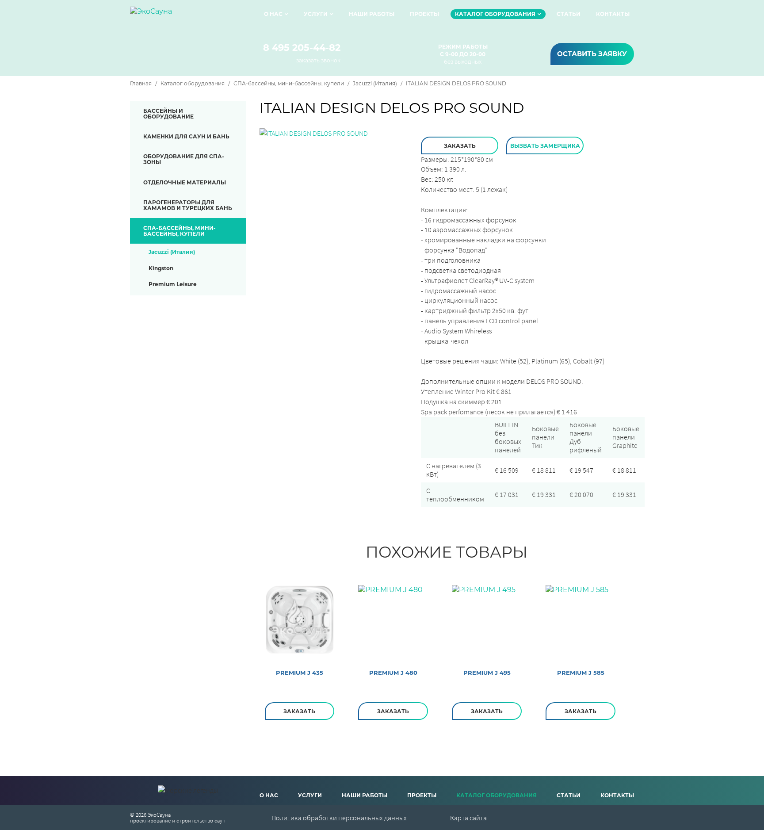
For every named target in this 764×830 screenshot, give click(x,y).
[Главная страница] (151, 14)
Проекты (424, 14)
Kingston (161, 268)
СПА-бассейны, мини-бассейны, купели (288, 83)
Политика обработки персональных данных (339, 817)
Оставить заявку (592, 54)
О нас (273, 14)
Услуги (316, 14)
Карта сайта (468, 817)
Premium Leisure (173, 284)
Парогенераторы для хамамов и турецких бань (187, 205)
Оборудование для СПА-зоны (183, 159)
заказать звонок (318, 60)
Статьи (569, 14)
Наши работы (371, 14)
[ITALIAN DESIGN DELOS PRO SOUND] (314, 132)
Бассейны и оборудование (168, 113)
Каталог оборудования (495, 14)
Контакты (613, 14)
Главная (141, 83)
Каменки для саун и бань (186, 136)
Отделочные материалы (184, 182)
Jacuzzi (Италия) (375, 83)
